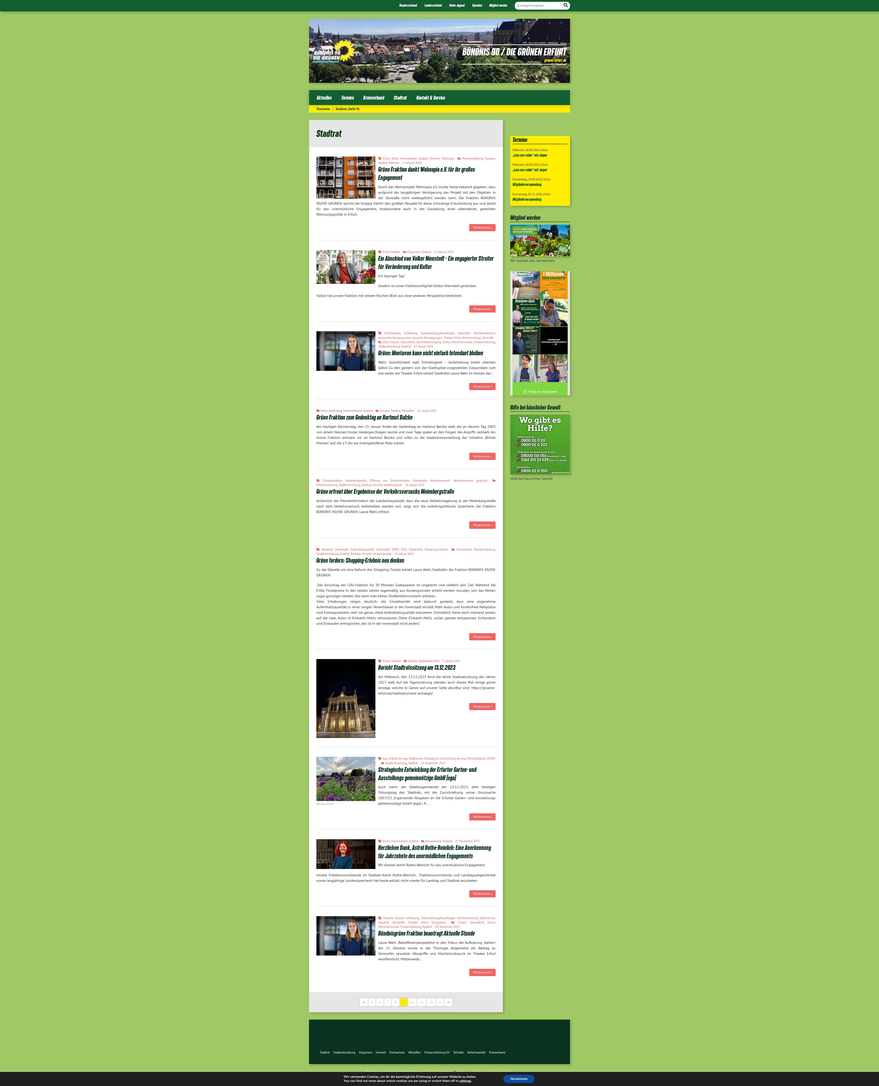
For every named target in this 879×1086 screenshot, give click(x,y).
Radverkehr (420, 480)
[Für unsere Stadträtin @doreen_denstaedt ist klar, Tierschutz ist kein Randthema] (554, 312)
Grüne (386, 661)
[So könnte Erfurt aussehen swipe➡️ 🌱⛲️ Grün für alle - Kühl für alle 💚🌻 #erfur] (526, 285)
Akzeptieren (519, 1079)
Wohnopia (448, 158)
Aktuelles (324, 97)
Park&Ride (416, 549)
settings (465, 1081)
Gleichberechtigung (428, 342)
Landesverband (433, 5)
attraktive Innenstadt (335, 549)
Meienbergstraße (356, 480)
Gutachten (464, 333)
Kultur (446, 342)
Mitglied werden (498, 5)
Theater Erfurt (452, 337)
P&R (404, 549)
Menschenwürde (462, 342)
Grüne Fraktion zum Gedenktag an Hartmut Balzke (364, 417)
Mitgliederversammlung (527, 184)
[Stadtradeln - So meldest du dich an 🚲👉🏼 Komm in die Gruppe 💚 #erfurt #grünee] (554, 340)
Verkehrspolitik (393, 485)
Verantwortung (471, 337)
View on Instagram (543, 392)
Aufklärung (411, 333)
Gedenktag (335, 411)
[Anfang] (364, 1002)
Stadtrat (400, 97)
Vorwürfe (487, 337)
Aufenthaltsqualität (362, 549)
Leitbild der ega (398, 758)
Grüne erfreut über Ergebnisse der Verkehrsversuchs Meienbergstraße (385, 491)
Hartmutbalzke (352, 411)
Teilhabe (355, 554)
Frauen (394, 342)
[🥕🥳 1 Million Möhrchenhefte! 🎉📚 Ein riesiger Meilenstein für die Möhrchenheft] (554, 285)
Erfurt (386, 158)
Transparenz (438, 922)
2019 (385, 342)
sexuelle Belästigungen (427, 337)
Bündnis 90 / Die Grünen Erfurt (514, 51)
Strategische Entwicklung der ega (445, 758)
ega (385, 758)
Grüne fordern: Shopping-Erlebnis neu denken (360, 560)
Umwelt (377, 485)
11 (421, 1002)
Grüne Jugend (457, 5)
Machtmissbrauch (484, 333)
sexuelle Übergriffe (391, 922)
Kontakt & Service (430, 97)
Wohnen (435, 158)
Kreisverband (373, 97)
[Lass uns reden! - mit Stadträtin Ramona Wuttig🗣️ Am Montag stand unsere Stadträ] (554, 368)
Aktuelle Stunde (393, 918)
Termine (347, 97)
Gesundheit (408, 342)
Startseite (323, 109)
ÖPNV (395, 549)
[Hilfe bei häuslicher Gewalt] (540, 473)
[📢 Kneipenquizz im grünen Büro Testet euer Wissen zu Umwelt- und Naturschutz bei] (526, 312)
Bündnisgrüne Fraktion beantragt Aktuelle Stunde (426, 933)
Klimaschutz (464, 549)
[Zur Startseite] (334, 61)
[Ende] (448, 1002)
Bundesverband (408, 5)
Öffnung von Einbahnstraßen (390, 480)
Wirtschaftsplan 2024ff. (481, 758)
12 (431, 1002)
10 (412, 1002)
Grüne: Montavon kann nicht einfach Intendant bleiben (430, 352)
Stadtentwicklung (389, 346)
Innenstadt (383, 549)
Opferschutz (487, 918)
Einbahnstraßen (332, 480)
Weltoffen (408, 411)
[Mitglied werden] (540, 255)
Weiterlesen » (482, 227)
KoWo (395, 158)
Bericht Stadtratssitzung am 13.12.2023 (416, 667)
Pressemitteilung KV (437, 1052)
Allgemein (413, 252)
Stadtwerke (416, 758)
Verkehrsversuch (440, 480)
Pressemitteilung (472, 158)
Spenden (477, 5)
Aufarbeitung (392, 333)
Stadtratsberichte (429, 661)
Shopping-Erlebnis (436, 549)
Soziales (490, 158)
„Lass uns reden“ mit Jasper (530, 155)
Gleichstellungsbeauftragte (438, 333)
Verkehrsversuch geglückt (470, 480)
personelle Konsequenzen (394, 337)
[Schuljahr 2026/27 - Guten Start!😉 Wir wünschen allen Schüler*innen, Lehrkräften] (526, 340)
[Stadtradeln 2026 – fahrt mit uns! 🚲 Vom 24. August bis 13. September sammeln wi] (526, 368)
